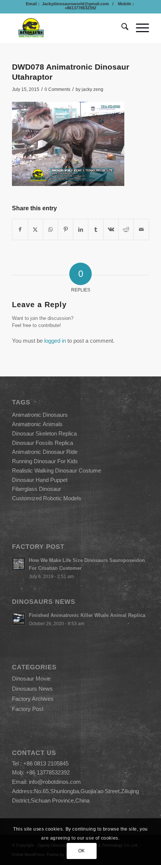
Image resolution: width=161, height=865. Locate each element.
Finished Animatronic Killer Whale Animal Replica (87, 615)
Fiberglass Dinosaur (36, 489)
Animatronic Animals (37, 424)
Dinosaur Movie (31, 678)
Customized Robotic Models (46, 498)
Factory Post (27, 709)
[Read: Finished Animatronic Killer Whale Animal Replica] (18, 619)
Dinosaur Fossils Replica (42, 443)
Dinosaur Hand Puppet (39, 480)
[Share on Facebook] (19, 229)
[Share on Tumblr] (95, 229)
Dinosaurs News (32, 688)
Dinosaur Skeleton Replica (44, 433)
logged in (55, 340)
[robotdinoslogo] (66, 28)
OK (81, 850)
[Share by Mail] (141, 229)
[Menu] (138, 28)
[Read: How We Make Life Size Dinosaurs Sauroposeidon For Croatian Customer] (18, 564)
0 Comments (57, 89)
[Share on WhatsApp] (50, 229)
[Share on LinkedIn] (80, 229)
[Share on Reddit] (126, 229)
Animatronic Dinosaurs (40, 415)
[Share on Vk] (111, 229)
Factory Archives (33, 699)
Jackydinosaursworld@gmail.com (75, 3)
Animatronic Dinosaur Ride (45, 452)
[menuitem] (121, 28)
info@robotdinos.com (55, 782)
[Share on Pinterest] (65, 229)
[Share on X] (35, 229)
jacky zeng (92, 89)
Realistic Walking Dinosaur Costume (56, 470)
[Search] (121, 28)
